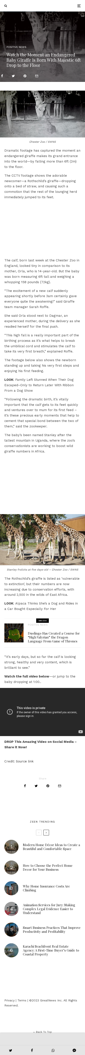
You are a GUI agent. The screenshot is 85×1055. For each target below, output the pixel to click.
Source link (25, 761)
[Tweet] (13, 76)
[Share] (2, 76)
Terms (21, 1000)
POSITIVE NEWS (16, 47)
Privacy (9, 1000)
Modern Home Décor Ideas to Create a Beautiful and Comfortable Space (51, 847)
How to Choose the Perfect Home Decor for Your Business (48, 867)
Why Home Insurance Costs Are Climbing (46, 888)
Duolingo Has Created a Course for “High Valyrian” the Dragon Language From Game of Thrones (54, 637)
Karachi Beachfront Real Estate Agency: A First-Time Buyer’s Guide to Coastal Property (51, 950)
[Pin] (25, 76)
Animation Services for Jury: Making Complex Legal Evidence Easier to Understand (49, 909)
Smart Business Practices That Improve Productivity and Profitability (52, 929)
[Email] (36, 76)
